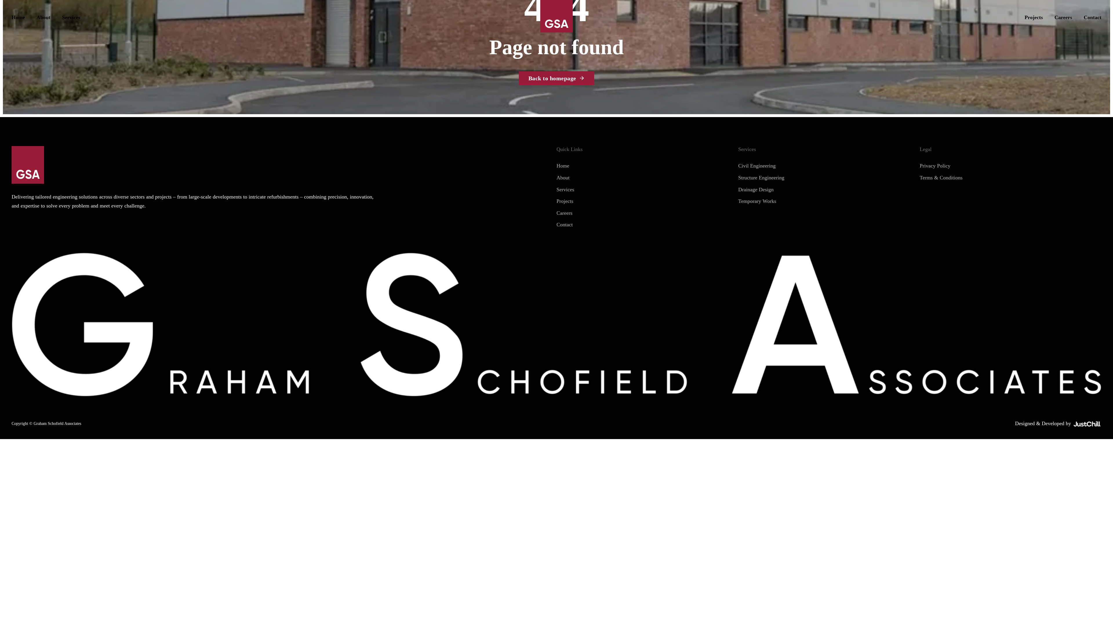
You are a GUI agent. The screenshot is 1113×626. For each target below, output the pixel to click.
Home (18, 17)
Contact (1092, 17)
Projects (1034, 17)
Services (71, 17)
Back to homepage (552, 78)
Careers (1063, 17)
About (43, 17)
